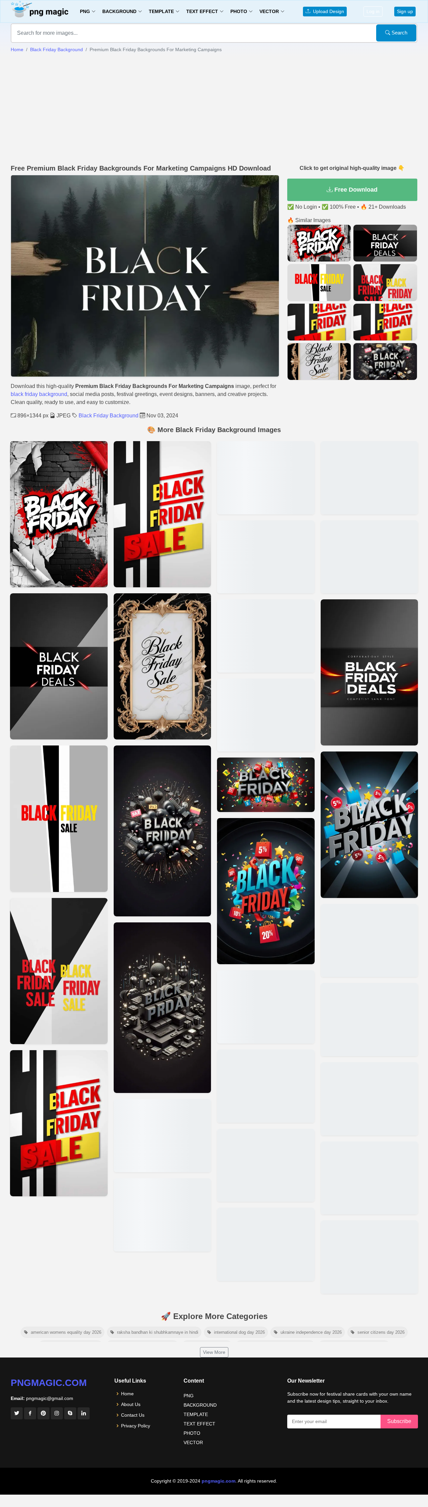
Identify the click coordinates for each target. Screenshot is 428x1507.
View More (214, 1352)
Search (398, 32)
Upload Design (327, 11)
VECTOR (193, 1442)
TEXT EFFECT (199, 1423)
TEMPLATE (196, 1414)
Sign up (405, 11)
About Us (130, 1404)
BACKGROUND (200, 1405)
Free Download (355, 189)
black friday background (39, 394)
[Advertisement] (214, 109)
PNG (189, 1395)
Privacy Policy (135, 1425)
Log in (373, 11)
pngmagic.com (49, 1383)
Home (17, 49)
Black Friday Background (56, 49)
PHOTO (192, 1433)
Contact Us (132, 1415)
